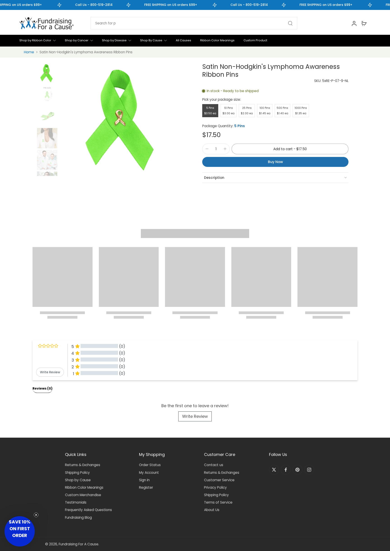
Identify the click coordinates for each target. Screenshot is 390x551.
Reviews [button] (42, 388)
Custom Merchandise (83, 495)
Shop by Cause (78, 480)
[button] (290, 149)
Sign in (144, 480)
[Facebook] (286, 470)
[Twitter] (274, 470)
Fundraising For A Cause (78, 544)
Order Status (150, 464)
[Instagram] (309, 470)
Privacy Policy (215, 487)
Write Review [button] (50, 372)
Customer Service (219, 480)
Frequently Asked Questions (88, 509)
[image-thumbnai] (47, 73)
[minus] (206, 148)
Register (146, 487)
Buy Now (275, 161)
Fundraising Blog (78, 517)
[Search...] (290, 23)
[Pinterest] (297, 470)
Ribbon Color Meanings (84, 487)
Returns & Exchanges (82, 464)
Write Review (195, 416)
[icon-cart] (364, 23)
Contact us (213, 464)
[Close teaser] (36, 515)
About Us (211, 509)
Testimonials (75, 502)
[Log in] (354, 23)
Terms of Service (218, 502)
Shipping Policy (77, 472)
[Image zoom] (123, 119)
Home (29, 52)
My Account (149, 472)
